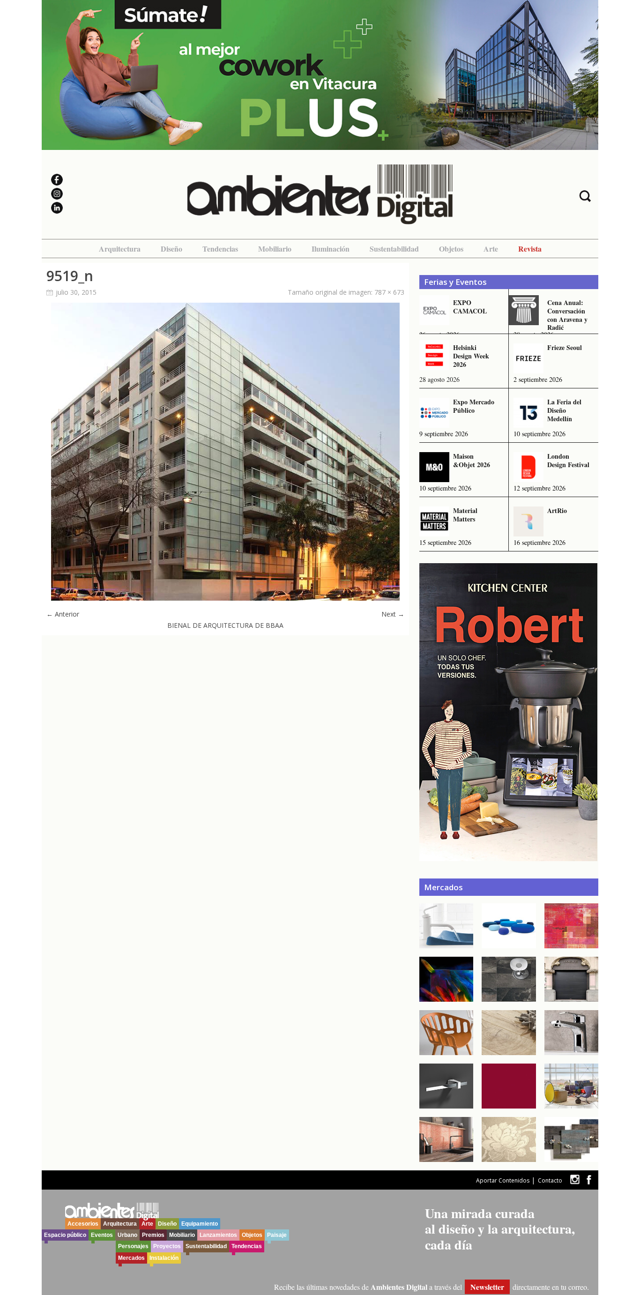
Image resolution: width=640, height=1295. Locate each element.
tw (575, 1179)
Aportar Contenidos (502, 1180)
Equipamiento (199, 1224)
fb (589, 1179)
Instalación (164, 1258)
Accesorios (82, 1224)
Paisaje (277, 1235)
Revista (530, 248)
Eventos (102, 1235)
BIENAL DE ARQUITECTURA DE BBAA (225, 625)
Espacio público (65, 1235)
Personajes (133, 1246)
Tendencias (220, 248)
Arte (491, 248)
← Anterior (62, 614)
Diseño (171, 248)
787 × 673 (389, 292)
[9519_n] (225, 598)
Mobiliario (274, 248)
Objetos (451, 248)
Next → (392, 614)
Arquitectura (120, 248)
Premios (153, 1235)
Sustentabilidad (394, 248)
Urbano (127, 1235)
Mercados (131, 1258)
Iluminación (331, 248)
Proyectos (167, 1246)
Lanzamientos (218, 1235)
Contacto (550, 1180)
